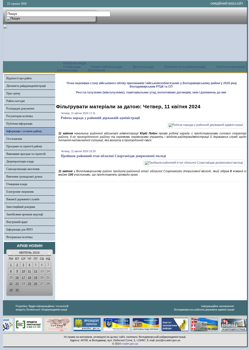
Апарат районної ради (106, 67)
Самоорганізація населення (23, 169)
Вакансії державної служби (22, 199)
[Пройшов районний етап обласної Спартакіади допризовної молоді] (193, 162)
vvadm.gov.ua (129, 343)
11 (29, 271)
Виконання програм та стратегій (25, 154)
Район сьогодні (15, 101)
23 (17, 283)
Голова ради (72, 67)
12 (35, 271)
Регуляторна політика (19, 116)
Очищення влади (16, 184)
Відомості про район (18, 78)
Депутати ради (143, 67)
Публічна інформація (19, 123)
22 (11, 283)
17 (23, 277)
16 (17, 277)
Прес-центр (13, 93)
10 (23, 271)
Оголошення (96, 70)
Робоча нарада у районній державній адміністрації (100, 118)
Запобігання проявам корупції (24, 214)
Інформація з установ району (24, 131)
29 (11, 290)
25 (29, 283)
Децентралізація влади (20, 161)
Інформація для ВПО (19, 229)
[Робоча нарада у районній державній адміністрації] (205, 125)
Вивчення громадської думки (24, 176)
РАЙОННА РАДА (74, 63)
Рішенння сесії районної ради (185, 67)
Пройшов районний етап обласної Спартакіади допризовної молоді (113, 156)
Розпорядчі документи (20, 108)
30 (17, 290)
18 (29, 277)
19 (35, 277)
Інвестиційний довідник (20, 207)
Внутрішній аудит (17, 222)
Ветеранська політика (19, 237)
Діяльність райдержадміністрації (26, 86)
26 (35, 283)
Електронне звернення (20, 191)
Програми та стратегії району (24, 146)
